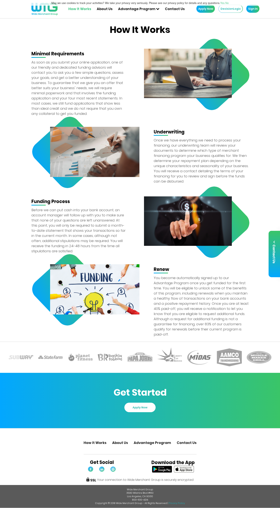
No (227, 3)
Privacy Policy (177, 503)
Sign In (253, 9)
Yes (222, 3)
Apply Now (205, 9)
